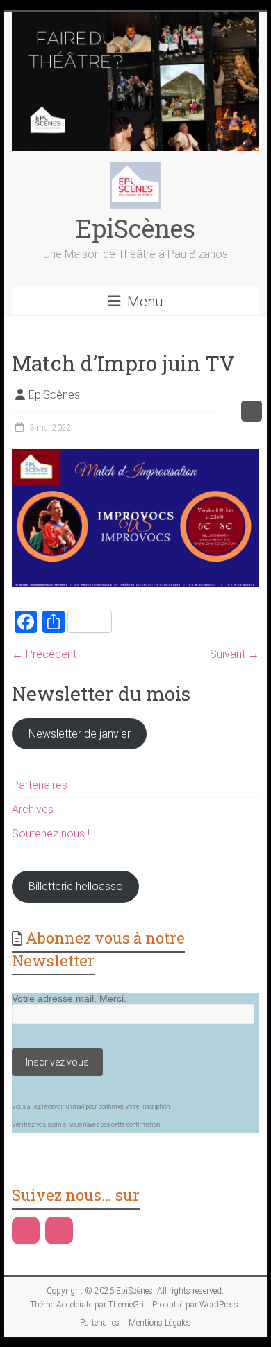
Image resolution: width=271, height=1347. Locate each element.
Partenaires (39, 785)
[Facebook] (26, 1230)
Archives (33, 809)
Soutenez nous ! (51, 833)
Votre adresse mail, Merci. (69, 998)
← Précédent (44, 654)
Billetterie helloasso (75, 886)
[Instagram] (59, 1230)
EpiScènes (135, 228)
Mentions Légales (160, 1323)
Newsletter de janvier (79, 733)
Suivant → (234, 654)
